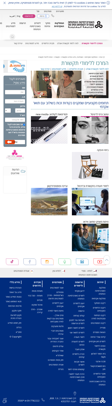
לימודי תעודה (79, 337)
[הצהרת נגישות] (5, 400)
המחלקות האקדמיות (91, 57)
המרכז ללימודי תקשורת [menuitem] (92, 43)
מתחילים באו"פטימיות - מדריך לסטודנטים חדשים (55, 295)
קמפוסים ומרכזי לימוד (76, 369)
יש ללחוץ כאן (57, 6)
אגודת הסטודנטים (21, 270)
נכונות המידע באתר (13, 296)
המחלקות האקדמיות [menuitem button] (59, 25)
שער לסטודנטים (56, 287)
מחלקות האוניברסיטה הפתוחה (100, 290)
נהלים (18, 327)
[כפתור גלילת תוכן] (107, 260)
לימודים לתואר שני (77, 332)
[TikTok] (12, 262)
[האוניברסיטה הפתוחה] (85, 24)
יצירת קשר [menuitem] (18, 43)
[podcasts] (64, 262)
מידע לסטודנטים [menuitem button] (10, 25)
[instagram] (47, 262)
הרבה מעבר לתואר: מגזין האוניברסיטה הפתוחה (76, 377)
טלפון (22, 106)
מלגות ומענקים (57, 326)
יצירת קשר (45, 68)
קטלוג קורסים (79, 315)
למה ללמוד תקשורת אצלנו (96, 68)
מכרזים (39, 300)
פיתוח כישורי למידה (55, 310)
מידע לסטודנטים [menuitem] (32, 43)
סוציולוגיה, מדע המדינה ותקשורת (72, 57)
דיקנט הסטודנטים (98, 323)
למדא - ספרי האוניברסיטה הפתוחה (87, 272)
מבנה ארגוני (100, 361)
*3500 (21, 400)
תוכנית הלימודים (76, 68)
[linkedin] (82, 262)
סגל (38, 11)
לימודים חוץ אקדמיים (97, 341)
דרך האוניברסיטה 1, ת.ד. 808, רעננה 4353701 (62, 400)
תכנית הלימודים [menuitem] (48, 43)
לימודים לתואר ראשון (76, 327)
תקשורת (57, 57)
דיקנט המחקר (99, 303)
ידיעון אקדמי (79, 290)
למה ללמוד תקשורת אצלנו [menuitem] (67, 43)
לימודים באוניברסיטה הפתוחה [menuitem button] (35, 26)
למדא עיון (57, 270)
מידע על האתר (15, 292)
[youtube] (99, 262)
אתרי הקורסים (57, 350)
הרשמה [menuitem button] (22, 23)
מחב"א (18, 332)
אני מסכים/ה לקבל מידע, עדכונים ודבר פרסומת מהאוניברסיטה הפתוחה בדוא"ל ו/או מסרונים (15, 130)
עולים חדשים (58, 346)
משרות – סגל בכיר (35, 295)
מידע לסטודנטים (59, 68)
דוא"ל (22, 115)
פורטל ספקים (37, 304)
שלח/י (15, 142)
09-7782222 (33, 400)
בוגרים (60, 369)
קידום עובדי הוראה (97, 336)
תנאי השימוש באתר (13, 301)
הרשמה (81, 311)
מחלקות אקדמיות (98, 298)
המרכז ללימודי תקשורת (45, 57)
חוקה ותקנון (16, 310)
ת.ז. (23, 96)
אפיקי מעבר (79, 349)
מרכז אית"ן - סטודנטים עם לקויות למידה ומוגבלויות (55, 318)
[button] (52, 15)
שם (23, 87)
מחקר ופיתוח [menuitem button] (47, 25)
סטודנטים (47, 11)
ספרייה (102, 327)
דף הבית (102, 57)
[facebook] (29, 262)
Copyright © (15, 336)
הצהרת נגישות (15, 287)
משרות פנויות (37, 290)
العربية (12, 16)
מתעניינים (60, 11)
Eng (18, 16)
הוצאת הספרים (99, 332)
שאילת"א (59, 355)
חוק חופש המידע (14, 322)
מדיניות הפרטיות (14, 306)
